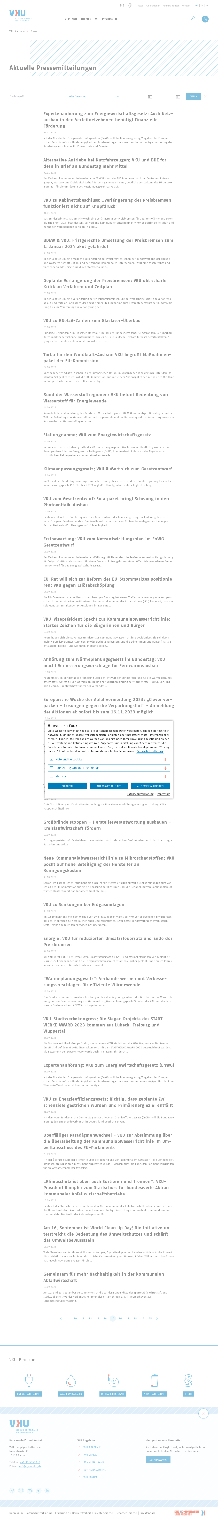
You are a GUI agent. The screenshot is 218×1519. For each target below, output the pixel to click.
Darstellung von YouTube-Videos (77, 767)
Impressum (163, 794)
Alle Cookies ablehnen (109, 786)
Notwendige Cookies (69, 759)
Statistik (61, 776)
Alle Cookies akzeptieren (150, 786)
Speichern (67, 786)
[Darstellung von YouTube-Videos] (51, 768)
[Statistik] (51, 777)
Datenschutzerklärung (150, 751)
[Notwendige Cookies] (51, 760)
